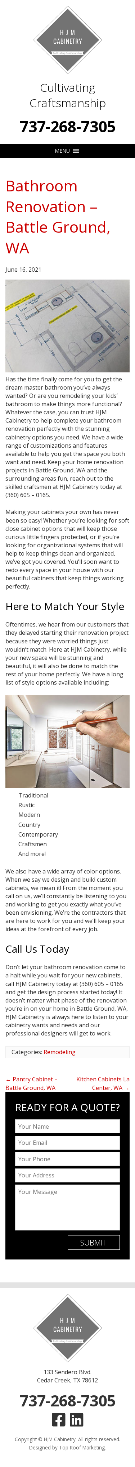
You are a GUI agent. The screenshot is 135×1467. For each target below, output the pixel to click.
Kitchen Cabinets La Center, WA (103, 1083)
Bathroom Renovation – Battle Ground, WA (58, 216)
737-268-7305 (68, 126)
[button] (62, 151)
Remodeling (60, 1052)
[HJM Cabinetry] (67, 40)
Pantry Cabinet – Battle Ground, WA (31, 1083)
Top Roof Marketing (82, 1447)
